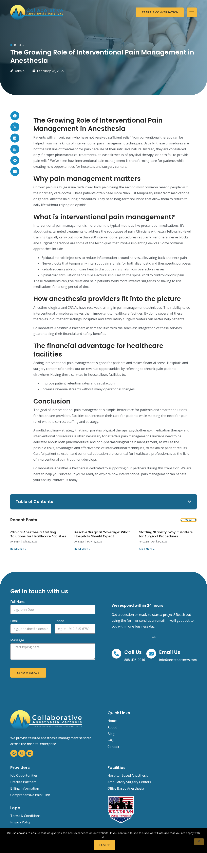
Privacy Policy (20, 822)
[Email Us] (151, 654)
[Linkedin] (29, 753)
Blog (111, 733)
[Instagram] (21, 753)
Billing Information (24, 788)
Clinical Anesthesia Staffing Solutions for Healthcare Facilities (38, 534)
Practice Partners (23, 782)
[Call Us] (116, 654)
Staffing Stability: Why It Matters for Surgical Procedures (166, 534)
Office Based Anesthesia (126, 788)
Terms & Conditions (25, 815)
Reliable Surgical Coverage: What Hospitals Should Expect (102, 534)
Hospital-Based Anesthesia (128, 775)
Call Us (133, 652)
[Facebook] (13, 753)
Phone (59, 621)
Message (17, 640)
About (112, 727)
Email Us (169, 652)
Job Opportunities (24, 775)
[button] (192, 12)
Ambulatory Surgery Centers (129, 782)
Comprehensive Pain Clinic (30, 795)
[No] (199, 841)
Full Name (17, 602)
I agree (104, 845)
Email (14, 621)
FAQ (111, 740)
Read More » (18, 549)
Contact (113, 746)
